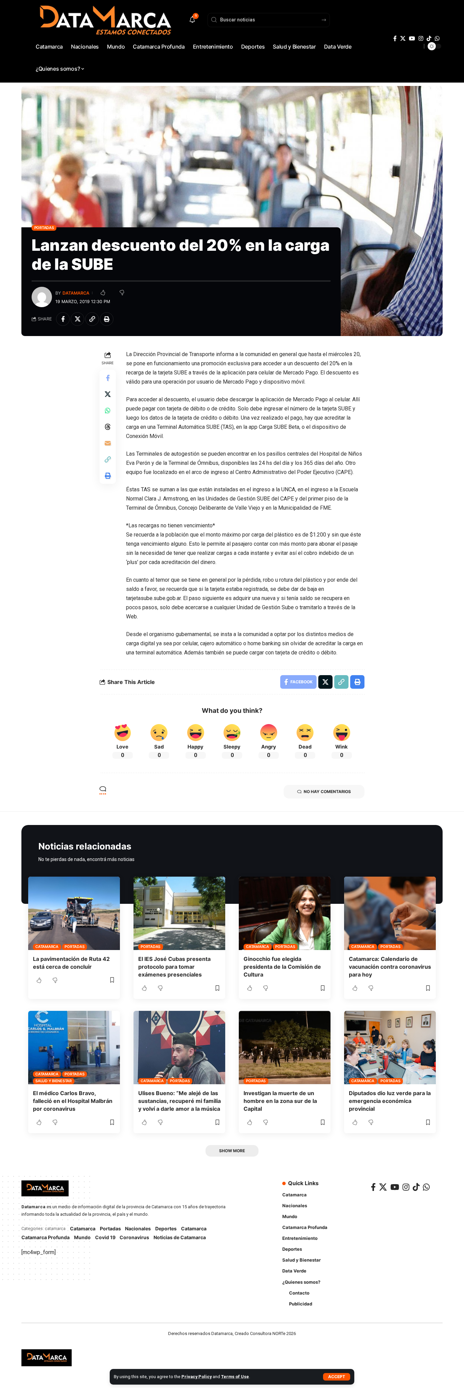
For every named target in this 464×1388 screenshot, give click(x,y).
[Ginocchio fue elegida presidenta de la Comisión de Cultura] (285, 913)
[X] (402, 38)
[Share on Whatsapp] (108, 410)
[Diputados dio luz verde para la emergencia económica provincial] (390, 1047)
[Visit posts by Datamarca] (42, 297)
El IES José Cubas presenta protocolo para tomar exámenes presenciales (174, 966)
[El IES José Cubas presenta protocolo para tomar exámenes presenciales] (179, 913)
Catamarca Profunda (45, 1237)
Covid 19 (105, 1237)
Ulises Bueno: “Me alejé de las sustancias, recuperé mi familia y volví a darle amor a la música (179, 1101)
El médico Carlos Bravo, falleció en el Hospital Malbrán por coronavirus (72, 1101)
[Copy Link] (92, 319)
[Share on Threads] (108, 427)
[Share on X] (77, 319)
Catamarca (46, 946)
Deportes (166, 1228)
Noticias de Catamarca (180, 1237)
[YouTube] (412, 38)
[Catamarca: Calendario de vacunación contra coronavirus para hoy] (390, 913)
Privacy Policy (196, 1376)
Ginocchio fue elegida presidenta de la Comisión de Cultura (282, 966)
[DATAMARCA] (46, 1357)
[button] (336, 1377)
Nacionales (138, 1228)
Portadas (44, 227)
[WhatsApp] (437, 38)
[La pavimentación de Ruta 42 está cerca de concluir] (74, 913)
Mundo (82, 1237)
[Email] (108, 443)
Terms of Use (235, 1376)
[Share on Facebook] (63, 319)
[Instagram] (421, 38)
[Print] (106, 319)
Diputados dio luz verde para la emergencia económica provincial (390, 1101)
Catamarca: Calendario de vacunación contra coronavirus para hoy (390, 966)
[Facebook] (395, 38)
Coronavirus (134, 1237)
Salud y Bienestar (53, 1080)
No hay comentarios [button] (327, 791)
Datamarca (76, 293)
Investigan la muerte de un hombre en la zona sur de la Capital (280, 1101)
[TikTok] (429, 38)
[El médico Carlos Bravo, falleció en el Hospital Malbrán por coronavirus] (74, 1047)
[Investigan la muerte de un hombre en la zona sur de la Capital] (285, 1047)
